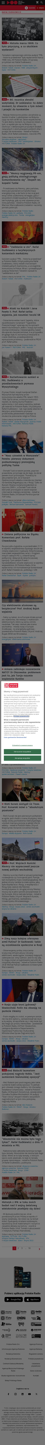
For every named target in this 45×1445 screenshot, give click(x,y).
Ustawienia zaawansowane (22, 745)
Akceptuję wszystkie (22, 758)
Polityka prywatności (21, 716)
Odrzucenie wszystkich (22, 752)
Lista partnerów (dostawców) (15, 737)
